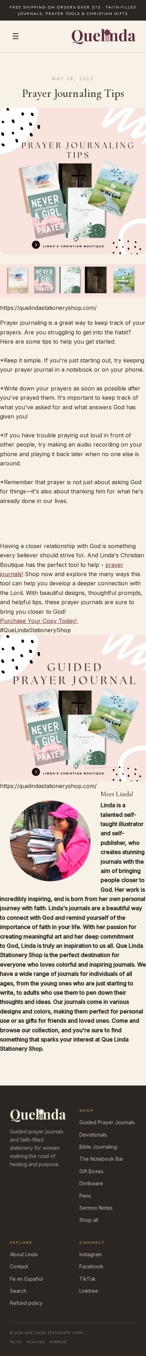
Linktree (88, 1291)
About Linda (24, 1254)
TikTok (87, 1279)
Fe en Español (26, 1279)
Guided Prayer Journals (107, 1122)
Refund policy (26, 1303)
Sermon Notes (96, 1208)
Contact (19, 1266)
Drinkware (91, 1183)
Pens (85, 1196)
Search (18, 1291)
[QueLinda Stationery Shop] (103, 36)
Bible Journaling (98, 1147)
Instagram (90, 1254)
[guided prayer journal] (73, 280)
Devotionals (93, 1135)
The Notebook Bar (101, 1159)
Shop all (88, 1220)
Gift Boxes (91, 1171)
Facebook (91, 1266)
